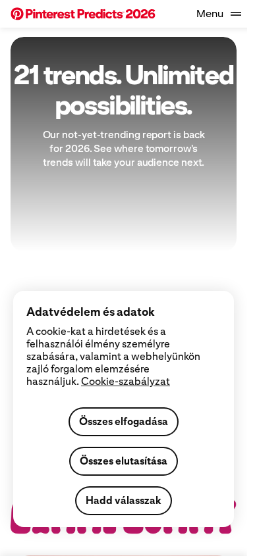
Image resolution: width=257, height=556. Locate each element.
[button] (83, 13)
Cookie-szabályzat (125, 381)
